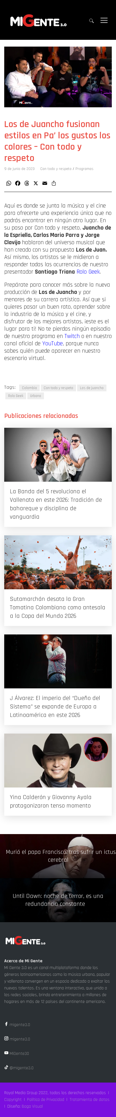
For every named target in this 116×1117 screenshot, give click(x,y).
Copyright (13, 1100)
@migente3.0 (21, 1068)
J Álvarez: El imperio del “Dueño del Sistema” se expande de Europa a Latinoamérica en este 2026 (55, 706)
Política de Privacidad (45, 1100)
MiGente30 (18, 1054)
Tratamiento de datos (90, 1100)
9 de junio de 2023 (19, 169)
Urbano (35, 396)
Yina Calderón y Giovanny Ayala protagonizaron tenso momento (51, 801)
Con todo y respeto (56, 169)
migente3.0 (19, 1025)
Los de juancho (92, 388)
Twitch (72, 336)
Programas (84, 169)
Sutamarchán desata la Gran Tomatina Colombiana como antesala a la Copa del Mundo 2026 (57, 607)
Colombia (29, 388)
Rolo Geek (88, 272)
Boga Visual (32, 1106)
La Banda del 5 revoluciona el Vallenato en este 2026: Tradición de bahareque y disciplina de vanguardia (56, 504)
